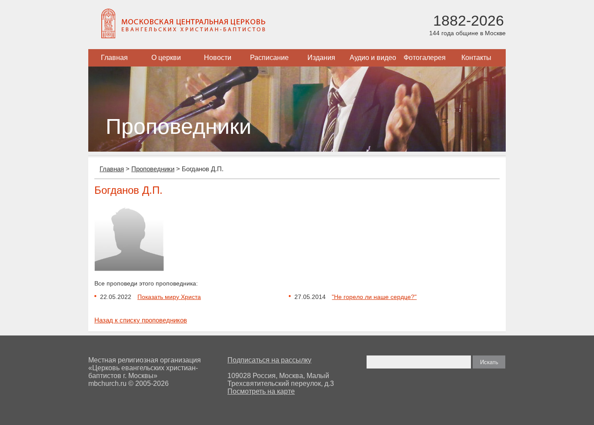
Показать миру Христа (169, 296)
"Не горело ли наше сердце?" (374, 296)
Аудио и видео (373, 57)
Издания (321, 57)
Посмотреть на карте (261, 391)
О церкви (166, 57)
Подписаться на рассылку (269, 360)
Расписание (269, 57)
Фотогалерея (425, 57)
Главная (114, 57)
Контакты (476, 57)
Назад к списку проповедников (140, 320)
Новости (217, 57)
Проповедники (152, 169)
